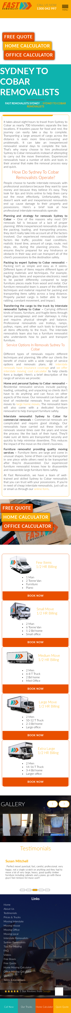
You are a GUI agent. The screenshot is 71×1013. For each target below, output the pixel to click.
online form (41, 489)
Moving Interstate (13, 921)
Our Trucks (26, 1007)
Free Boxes (10, 959)
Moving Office (11, 929)
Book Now (35, 595)
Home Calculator (27, 46)
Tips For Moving (13, 946)
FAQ (6, 950)
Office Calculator (29, 55)
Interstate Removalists (16, 938)
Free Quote (18, 37)
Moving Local (11, 934)
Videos (7, 955)
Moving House (12, 925)
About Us (9, 909)
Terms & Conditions (14, 980)
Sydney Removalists (14, 942)
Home (7, 904)
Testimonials (10, 913)
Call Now (9, 1007)
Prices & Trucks (12, 917)
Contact (8, 975)
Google (47, 991)
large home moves (28, 404)
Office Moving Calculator (17, 971)
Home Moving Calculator (17, 967)
